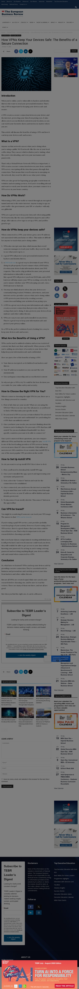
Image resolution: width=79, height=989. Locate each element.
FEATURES (69, 22)
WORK (31, 22)
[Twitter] (21, 51)
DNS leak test (10, 263)
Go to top (48, 599)
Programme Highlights (62, 397)
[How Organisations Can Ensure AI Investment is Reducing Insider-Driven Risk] (26, 713)
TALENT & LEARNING (42, 22)
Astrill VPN (46, 441)
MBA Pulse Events (61, 419)
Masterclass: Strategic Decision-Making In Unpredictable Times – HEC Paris (68, 640)
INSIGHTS (60, 22)
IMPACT (53, 22)
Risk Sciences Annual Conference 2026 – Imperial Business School (68, 492)
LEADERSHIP (5, 22)
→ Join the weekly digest (26, 655)
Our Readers (17, 1)
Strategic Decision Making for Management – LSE (67, 622)
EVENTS (4, 27)
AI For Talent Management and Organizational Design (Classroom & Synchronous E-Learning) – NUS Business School (68, 668)
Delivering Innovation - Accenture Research (25, 695)
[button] (76, 7)
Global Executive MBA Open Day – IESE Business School (68, 751)
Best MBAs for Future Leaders (65, 394)
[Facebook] (16, 51)
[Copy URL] (30, 51)
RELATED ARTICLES (9, 682)
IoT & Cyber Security (23, 32)
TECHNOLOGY (11, 32)
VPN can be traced (23, 517)
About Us (9, 1)
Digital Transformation (43, 696)
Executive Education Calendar (65, 416)
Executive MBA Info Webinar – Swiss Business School (67, 683)
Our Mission (33, 1)
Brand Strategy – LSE (68, 631)
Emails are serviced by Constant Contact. (33, 649)
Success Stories (60, 409)
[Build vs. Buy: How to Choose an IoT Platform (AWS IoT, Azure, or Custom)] (43, 713)
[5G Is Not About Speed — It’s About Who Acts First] (9, 713)
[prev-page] (2, 730)
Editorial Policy (14, 4)
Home (3, 1)
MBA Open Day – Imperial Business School (67, 740)
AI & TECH (15, 22)
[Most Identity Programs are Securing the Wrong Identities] (43, 691)
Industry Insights (60, 406)
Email (8, 634)
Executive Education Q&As (64, 412)
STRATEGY (24, 22)
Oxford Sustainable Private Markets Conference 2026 (67, 504)
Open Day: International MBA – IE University (69, 761)
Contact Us (23, 4)
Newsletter (49, 1)
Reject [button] (40, 986)
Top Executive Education (61, 1)
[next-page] (6, 730)
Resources (25, 1)
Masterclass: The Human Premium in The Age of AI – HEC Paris (69, 652)
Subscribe (41, 1)
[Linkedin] (26, 51)
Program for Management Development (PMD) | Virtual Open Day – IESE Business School (69, 528)
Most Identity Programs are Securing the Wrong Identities (43, 700)
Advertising (4, 4)
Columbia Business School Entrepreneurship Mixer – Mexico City (69, 470)
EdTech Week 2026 (67, 768)
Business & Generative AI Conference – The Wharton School (69, 515)
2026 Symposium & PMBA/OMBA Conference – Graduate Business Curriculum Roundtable (69, 779)
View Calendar (59, 564)
